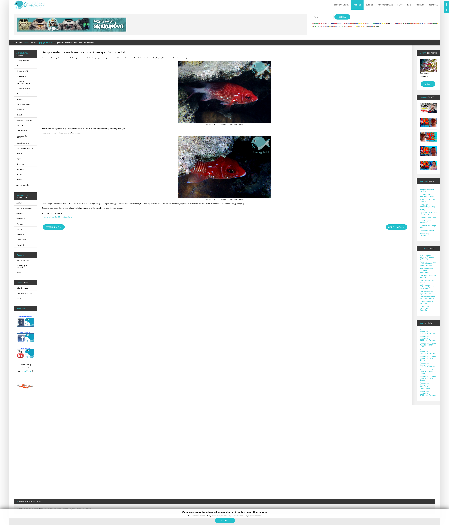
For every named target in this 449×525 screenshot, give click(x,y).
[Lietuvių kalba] (374, 23)
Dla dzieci (20, 245)
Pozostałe (20, 110)
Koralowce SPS (22, 76)
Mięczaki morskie (22, 94)
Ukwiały (19, 153)
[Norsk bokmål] (349, 23)
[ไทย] (397, 23)
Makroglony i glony (23, 104)
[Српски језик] (376, 23)
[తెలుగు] (338, 26)
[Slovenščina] (380, 23)
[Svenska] (361, 23)
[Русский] (357, 23)
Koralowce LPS (22, 71)
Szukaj (343, 17)
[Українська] (383, 23)
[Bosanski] (437, 23)
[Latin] (330, 26)
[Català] (364, 23)
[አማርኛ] (357, 26)
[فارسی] (401, 23)
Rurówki (19, 115)
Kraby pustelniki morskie (22, 137)
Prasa (18, 298)
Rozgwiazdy (20, 164)
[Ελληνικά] (338, 23)
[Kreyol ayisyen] (431, 23)
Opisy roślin (20, 219)
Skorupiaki (20, 234)
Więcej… (428, 84)
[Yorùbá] (340, 26)
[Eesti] (389, 23)
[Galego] (391, 23)
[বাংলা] (435, 23)
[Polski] (351, 23)
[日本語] (345, 23)
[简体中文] (319, 23)
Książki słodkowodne (24, 293)
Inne (409, 5)
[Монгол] (334, 26)
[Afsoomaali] (336, 26)
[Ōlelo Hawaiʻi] (359, 26)
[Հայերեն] (423, 23)
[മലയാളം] (347, 26)
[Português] (353, 23)
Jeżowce (19, 174)
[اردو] (433, 23)
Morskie (357, 5)
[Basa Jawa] (321, 26)
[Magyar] (393, 23)
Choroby (19, 224)
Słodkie (369, 5)
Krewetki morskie (22, 143)
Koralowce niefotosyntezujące (23, 82)
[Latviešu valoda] (372, 23)
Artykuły (19, 203)
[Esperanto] (315, 26)
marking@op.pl (25, 371)
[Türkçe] (399, 23)
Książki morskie (22, 288)
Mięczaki (19, 229)
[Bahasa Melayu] (406, 23)
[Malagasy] (345, 26)
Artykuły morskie (22, 60)
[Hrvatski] (324, 23)
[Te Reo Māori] (332, 26)
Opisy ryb (20, 213)
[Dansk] (328, 23)
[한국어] (347, 23)
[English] (313, 23)
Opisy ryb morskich (23, 66)
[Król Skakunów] (71, 24)
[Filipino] (366, 23)
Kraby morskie (21, 131)
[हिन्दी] (340, 23)
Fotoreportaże (385, 5)
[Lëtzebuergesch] (366, 26)
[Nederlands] (330, 23)
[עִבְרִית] (368, 23)
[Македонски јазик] (418, 23)
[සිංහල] (349, 26)
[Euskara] (427, 23)
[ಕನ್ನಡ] (324, 26)
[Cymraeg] (412, 23)
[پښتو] (368, 26)
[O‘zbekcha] (355, 26)
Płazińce (19, 125)
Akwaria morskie (22, 185)
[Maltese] (395, 23)
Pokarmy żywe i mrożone (22, 266)
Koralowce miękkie (23, 89)
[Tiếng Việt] (385, 23)
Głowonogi (20, 99)
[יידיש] (420, 23)
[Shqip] (387, 23)
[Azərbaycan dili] (425, 23)
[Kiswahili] (408, 23)
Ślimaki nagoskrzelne (24, 120)
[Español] (359, 23)
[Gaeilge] (410, 23)
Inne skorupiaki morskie (25, 148)
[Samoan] (370, 26)
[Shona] (374, 26)
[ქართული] (429, 23)
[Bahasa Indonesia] (370, 23)
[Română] (355, 23)
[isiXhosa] (378, 26)
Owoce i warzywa (22, 260)
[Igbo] (319, 26)
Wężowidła (20, 169)
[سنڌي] (376, 26)
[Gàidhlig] (372, 26)
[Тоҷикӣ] (353, 26)
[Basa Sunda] (351, 26)
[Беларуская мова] (414, 23)
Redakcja (433, 5)
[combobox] (322, 17)
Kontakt (420, 5)
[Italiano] (343, 23)
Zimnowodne (21, 240)
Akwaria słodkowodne (24, 208)
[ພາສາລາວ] (328, 26)
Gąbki (18, 159)
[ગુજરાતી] (317, 26)
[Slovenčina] (378, 23)
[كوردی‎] (361, 26)
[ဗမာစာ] (343, 26)
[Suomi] (332, 23)
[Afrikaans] (404, 23)
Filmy (399, 5)
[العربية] (315, 23)
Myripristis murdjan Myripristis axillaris (58, 217)
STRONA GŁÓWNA (341, 5)
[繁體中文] (321, 23)
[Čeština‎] (326, 23)
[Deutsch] (336, 23)
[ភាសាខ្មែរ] (326, 26)
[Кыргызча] (364, 26)
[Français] (334, 23)
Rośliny (19, 272)
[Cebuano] (313, 26)
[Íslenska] (416, 23)
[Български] (317, 23)
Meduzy (19, 180)
